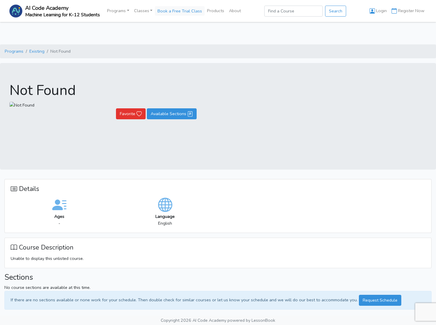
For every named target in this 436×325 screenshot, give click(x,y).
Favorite (128, 114)
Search (335, 11)
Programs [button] (116, 11)
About (235, 11)
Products (215, 11)
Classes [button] (141, 11)
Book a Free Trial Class (179, 11)
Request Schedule (380, 300)
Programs (14, 51)
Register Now (410, 11)
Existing (36, 51)
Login (381, 11)
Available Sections (169, 114)
